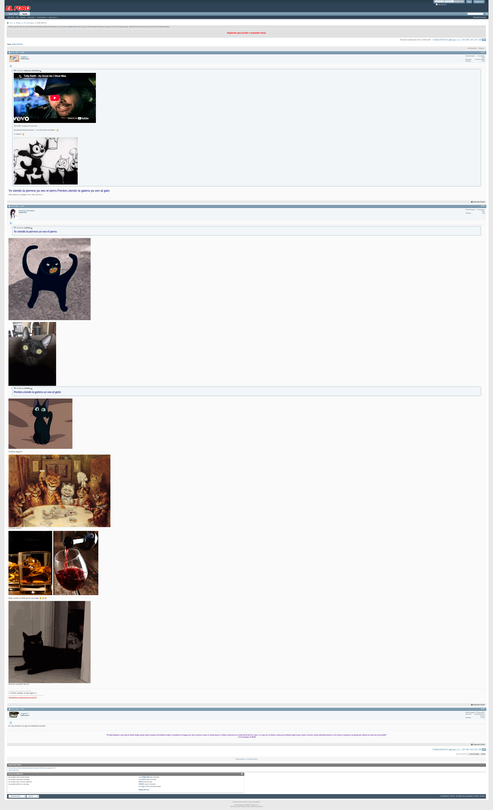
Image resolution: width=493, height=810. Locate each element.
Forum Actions (41, 17)
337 (475, 40)
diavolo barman (27, 768)
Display (481, 48)
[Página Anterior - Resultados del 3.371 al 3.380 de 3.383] (458, 40)
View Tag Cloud (13, 770)
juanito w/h (51, 768)
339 (484, 40)
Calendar (23, 17)
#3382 (483, 206)
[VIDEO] (141, 784)
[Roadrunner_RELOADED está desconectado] (13, 214)
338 (479, 40)
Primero (453, 40)
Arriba (483, 754)
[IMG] (141, 782)
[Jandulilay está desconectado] (14, 58)
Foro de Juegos (29, 23)
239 (463, 40)
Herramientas (472, 48)
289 (467, 40)
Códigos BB (145, 777)
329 (471, 40)
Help (469, 2)
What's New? (13, 14)
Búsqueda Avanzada (479, 17)
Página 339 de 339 (441, 40)
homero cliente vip (40, 768)
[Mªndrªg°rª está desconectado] (14, 715)
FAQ (17, 17)
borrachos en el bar (15, 768)
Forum (24, 14)
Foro (11, 23)
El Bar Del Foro (17, 44)
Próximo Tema (252, 759)
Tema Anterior (241, 759)
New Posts (11, 17)
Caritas (143, 779)
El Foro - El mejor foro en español (461, 796)
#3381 (483, 52)
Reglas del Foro (144, 790)
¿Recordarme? (442, 4)
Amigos (18, 23)
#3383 (483, 709)
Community (30, 17)
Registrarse (479, 2)
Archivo (476, 796)
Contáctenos (445, 796)
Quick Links (52, 17)
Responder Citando (479, 202)
